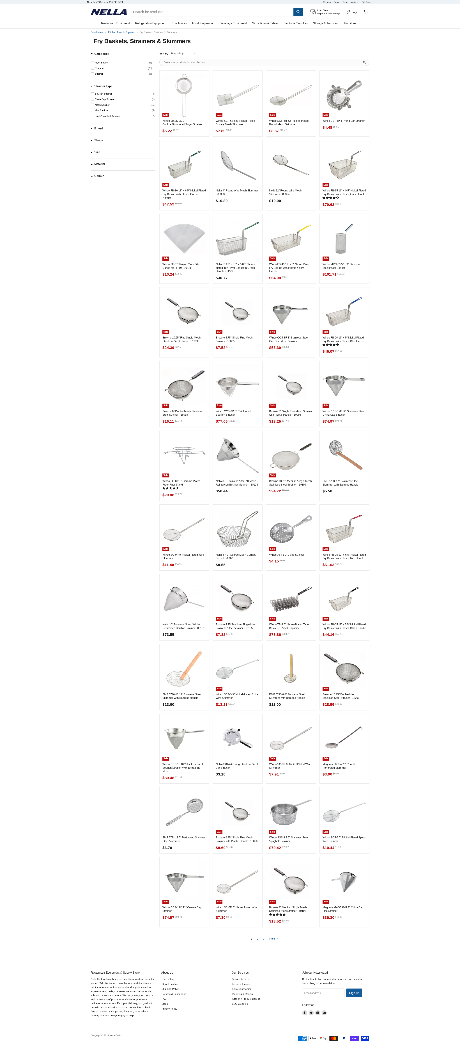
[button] (331, 197)
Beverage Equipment (233, 23)
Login (355, 12)
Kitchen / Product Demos (246, 998)
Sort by (163, 53)
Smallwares (179, 23)
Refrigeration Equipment (150, 23)
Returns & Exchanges (174, 993)
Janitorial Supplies (296, 23)
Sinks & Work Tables (265, 23)
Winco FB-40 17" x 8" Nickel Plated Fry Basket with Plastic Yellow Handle (289, 268)
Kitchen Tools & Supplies (121, 32)
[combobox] (212, 12)
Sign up (354, 993)
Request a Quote (331, 2)
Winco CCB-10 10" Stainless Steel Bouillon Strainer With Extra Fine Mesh (182, 768)
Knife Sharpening (242, 988)
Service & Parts (240, 979)
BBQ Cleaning (240, 1003)
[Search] (298, 12)
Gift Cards (366, 2)
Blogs (165, 1003)
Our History (168, 979)
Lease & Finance (241, 984)
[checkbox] (123, 63)
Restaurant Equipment (115, 23)
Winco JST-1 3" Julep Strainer (286, 554)
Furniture (350, 23)
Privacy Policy (169, 1008)
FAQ (164, 998)
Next (272, 938)
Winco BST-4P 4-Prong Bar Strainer (344, 120)
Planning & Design (242, 993)
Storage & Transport (326, 23)
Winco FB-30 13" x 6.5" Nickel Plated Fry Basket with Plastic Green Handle (184, 194)
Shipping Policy (170, 988)
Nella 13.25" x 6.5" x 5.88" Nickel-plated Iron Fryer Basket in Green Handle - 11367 (235, 268)
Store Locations (350, 2)
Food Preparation (203, 23)
